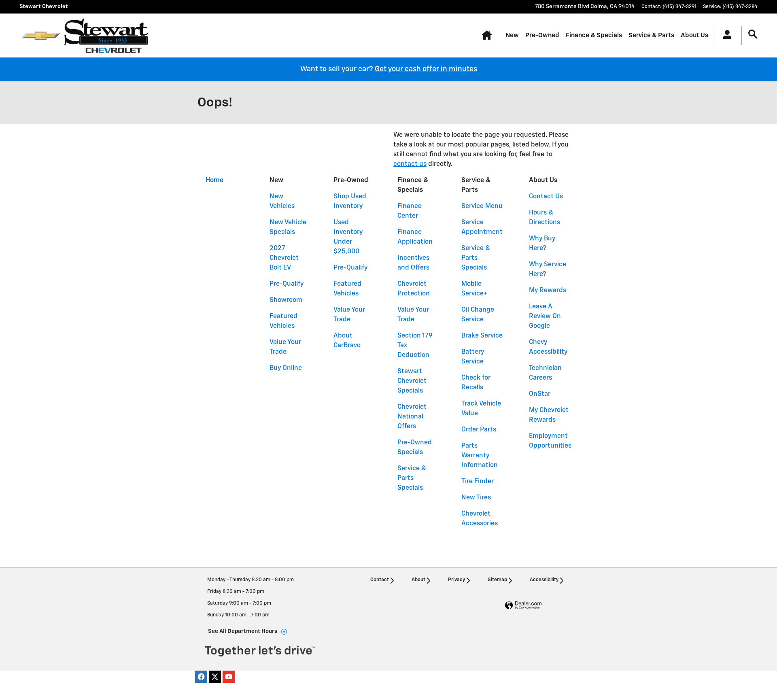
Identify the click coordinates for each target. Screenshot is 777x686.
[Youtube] (229, 677)
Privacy (456, 580)
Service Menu (482, 206)
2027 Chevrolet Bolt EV (284, 258)
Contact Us (546, 196)
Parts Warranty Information (479, 456)
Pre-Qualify (287, 284)
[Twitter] (215, 677)
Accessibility (544, 580)
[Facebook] (201, 677)
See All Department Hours (242, 631)
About (418, 580)
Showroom (286, 300)
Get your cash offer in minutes (426, 69)
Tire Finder (477, 481)
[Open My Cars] (725, 35)
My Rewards (547, 290)
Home (214, 180)
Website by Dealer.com (523, 605)
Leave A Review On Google (545, 316)
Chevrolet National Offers (412, 417)
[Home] (40, 35)
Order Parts (478, 430)
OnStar (539, 394)
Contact (379, 580)
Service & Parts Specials (411, 478)
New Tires (476, 498)
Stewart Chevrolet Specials (412, 381)
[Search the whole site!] (753, 34)
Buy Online (286, 368)
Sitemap (497, 580)
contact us (410, 164)
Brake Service (482, 336)
